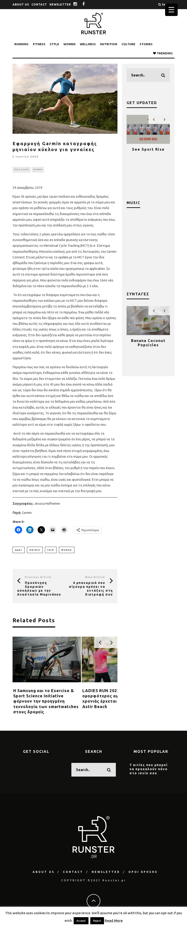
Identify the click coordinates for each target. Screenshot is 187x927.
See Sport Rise (148, 149)
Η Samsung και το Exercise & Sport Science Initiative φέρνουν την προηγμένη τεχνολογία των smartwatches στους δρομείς (46, 701)
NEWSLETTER (60, 4)
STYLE (54, 44)
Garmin (34, 550)
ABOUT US (21, 4)
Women (66, 550)
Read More (114, 920)
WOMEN (69, 44)
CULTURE (128, 44)
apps (18, 550)
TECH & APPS (21, 169)
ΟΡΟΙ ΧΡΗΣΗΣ (143, 871)
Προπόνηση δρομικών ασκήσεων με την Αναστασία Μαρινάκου (39, 588)
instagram (78, 4)
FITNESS (39, 44)
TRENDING (164, 53)
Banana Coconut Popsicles (148, 343)
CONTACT (39, 4)
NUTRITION (108, 44)
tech (50, 550)
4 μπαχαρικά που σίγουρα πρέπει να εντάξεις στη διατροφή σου (91, 588)
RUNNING (21, 44)
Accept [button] (81, 920)
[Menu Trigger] (171, 9)
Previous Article (38, 577)
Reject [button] (97, 920)
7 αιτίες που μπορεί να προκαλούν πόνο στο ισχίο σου (149, 769)
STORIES (146, 44)
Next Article (95, 577)
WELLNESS (88, 44)
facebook (87, 4)
